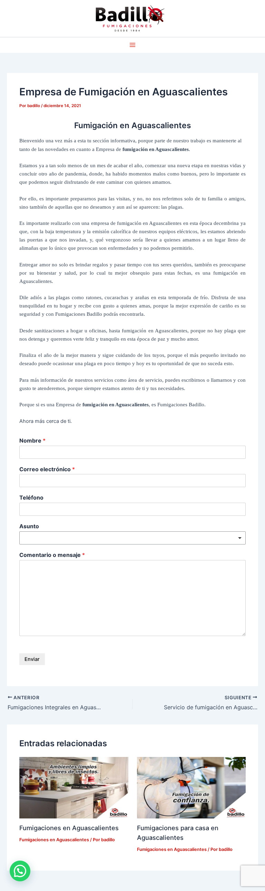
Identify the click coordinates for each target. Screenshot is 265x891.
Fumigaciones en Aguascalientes (69, 828)
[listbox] (132, 537)
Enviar (32, 659)
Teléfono (31, 497)
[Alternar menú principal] (132, 45)
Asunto (29, 526)
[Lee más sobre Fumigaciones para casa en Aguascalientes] (191, 787)
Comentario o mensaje (52, 554)
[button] (20, 871)
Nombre (32, 440)
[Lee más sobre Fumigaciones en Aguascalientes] (73, 787)
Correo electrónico (47, 469)
